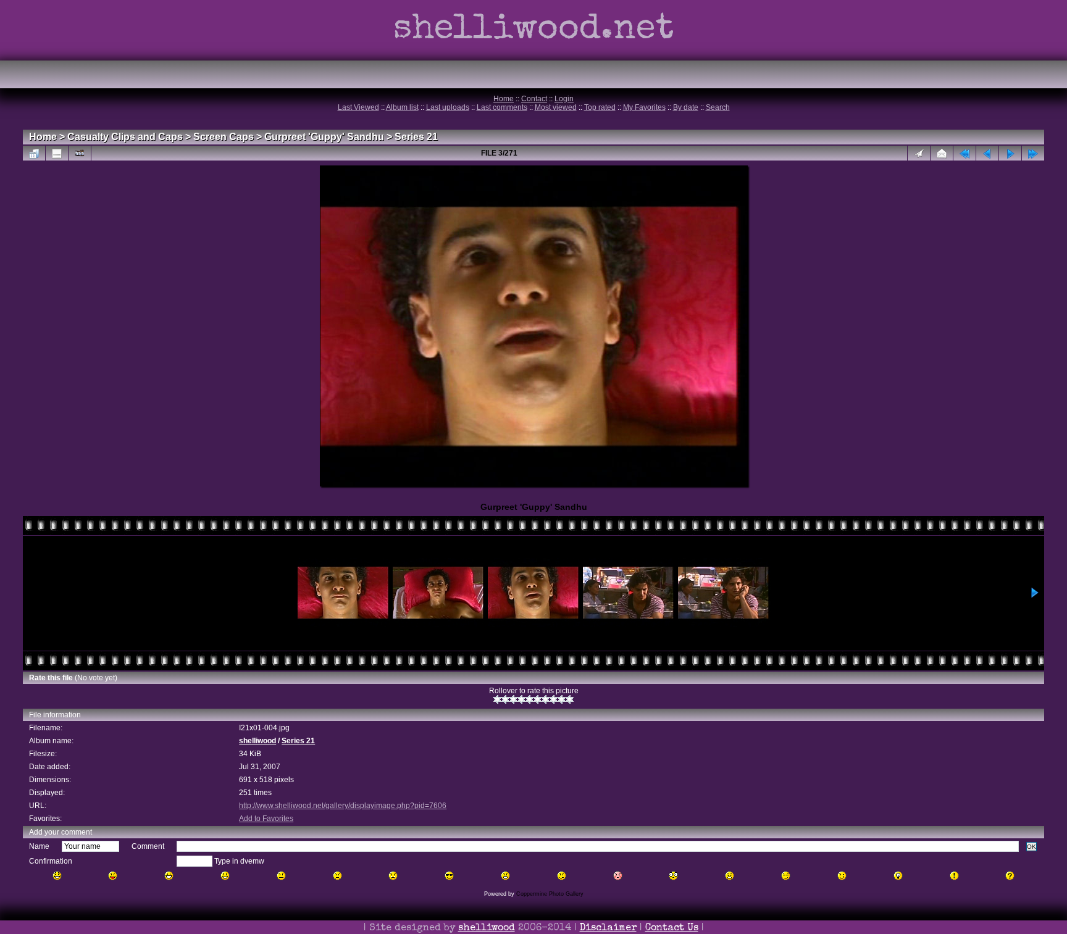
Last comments (502, 107)
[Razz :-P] (112, 875)
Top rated (600, 107)
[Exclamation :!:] (954, 875)
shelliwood (257, 740)
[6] (538, 699)
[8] (554, 699)
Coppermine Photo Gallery (550, 894)
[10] (570, 699)
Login (564, 98)
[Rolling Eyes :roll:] (785, 875)
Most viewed (556, 107)
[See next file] (1010, 153)
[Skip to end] (1033, 153)
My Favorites (644, 107)
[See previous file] (987, 153)
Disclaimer (608, 928)
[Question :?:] (1010, 875)
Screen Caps (223, 136)
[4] (521, 699)
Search (718, 107)
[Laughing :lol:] (57, 875)
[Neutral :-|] (281, 875)
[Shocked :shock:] (673, 875)
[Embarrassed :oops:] (617, 875)
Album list (402, 107)
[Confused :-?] (561, 875)
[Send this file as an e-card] (942, 153)
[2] (505, 699)
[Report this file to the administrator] (919, 153)
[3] (513, 699)
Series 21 (416, 136)
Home (503, 98)
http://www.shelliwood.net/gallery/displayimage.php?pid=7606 (342, 805)
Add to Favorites (266, 818)
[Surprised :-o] (505, 875)
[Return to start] (964, 153)
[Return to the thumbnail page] (34, 153)
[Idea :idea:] (898, 875)
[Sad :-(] (337, 875)
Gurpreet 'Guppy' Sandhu (324, 136)
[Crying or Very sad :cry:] (393, 875)
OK (1031, 846)
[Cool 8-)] (449, 875)
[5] (529, 699)
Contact (534, 98)
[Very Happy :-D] (169, 875)
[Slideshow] (80, 153)
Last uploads (447, 107)
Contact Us (671, 928)
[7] (546, 699)
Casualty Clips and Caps (125, 136)
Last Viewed (358, 107)
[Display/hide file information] (57, 153)
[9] (562, 699)
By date (685, 107)
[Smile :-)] (225, 875)
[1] (497, 699)
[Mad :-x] (729, 875)
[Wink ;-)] (842, 875)
